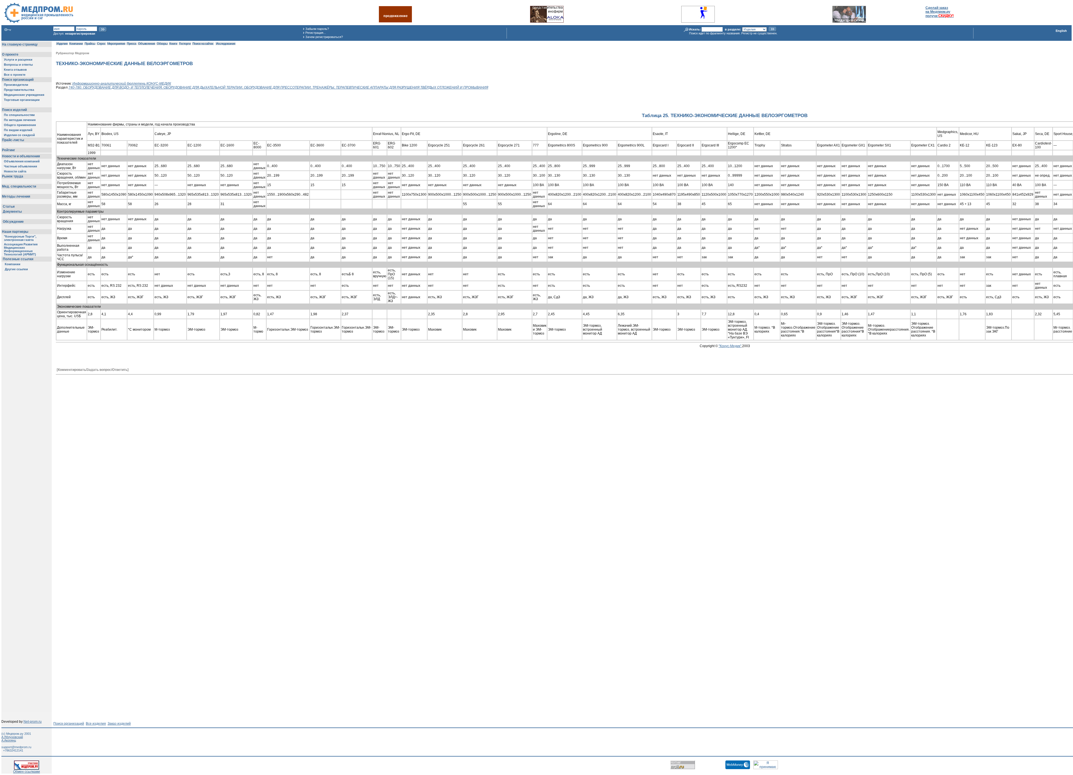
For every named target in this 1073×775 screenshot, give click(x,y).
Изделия (62, 43)
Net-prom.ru (32, 722)
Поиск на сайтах (203, 43)
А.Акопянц (8, 740)
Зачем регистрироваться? (324, 37)
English (1061, 30)
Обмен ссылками (26, 772)
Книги (173, 43)
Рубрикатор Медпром (72, 53)
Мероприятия (116, 43)
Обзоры (162, 43)
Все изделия (96, 724)
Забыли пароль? (317, 28)
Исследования (225, 43)
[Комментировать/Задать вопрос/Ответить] (93, 370)
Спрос (101, 43)
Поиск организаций (68, 724)
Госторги (185, 43)
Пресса (131, 43)
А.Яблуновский (12, 737)
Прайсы (90, 43)
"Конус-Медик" (730, 346)
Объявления (146, 43)
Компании (76, 43)
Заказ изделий (119, 724)
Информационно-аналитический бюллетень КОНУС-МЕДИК (121, 84)
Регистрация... (315, 32)
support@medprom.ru (16, 747)
